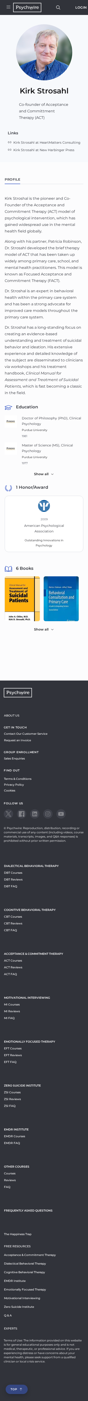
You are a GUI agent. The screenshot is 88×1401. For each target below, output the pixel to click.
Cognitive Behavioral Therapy (30, 910)
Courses (9, 1173)
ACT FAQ (10, 974)
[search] (58, 7)
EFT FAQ (10, 1062)
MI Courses (12, 1004)
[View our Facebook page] (21, 814)
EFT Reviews (13, 1055)
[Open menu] (8, 7)
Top (14, 1389)
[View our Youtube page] (61, 814)
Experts (10, 1328)
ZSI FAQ (9, 1106)
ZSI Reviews (12, 1099)
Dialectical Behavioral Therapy (31, 866)
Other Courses (16, 1166)
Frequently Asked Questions (28, 1210)
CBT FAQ (10, 930)
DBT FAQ (10, 886)
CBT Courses (13, 916)
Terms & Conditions (17, 779)
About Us (11, 715)
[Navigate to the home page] (27, 7)
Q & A (8, 1315)
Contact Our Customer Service (25, 733)
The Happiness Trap (17, 1234)
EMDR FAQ (12, 1143)
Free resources (17, 1246)
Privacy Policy (14, 784)
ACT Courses (13, 960)
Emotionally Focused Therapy (29, 1041)
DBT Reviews (13, 879)
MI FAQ (9, 1018)
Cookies (9, 790)
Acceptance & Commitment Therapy (33, 953)
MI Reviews (12, 1011)
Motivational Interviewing (27, 997)
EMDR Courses (14, 1136)
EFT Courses (13, 1048)
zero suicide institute (22, 1085)
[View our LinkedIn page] (34, 814)
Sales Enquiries (14, 758)
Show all (41, 474)
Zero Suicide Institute (19, 1306)
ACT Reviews (13, 967)
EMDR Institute (16, 1129)
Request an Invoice (17, 740)
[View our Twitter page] (8, 814)
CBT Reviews (13, 923)
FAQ (7, 1187)
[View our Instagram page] (48, 814)
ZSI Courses (12, 1092)
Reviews (10, 1180)
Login (81, 7)
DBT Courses (13, 872)
